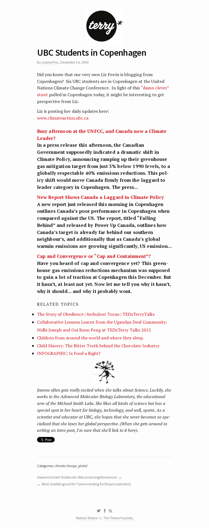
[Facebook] (105, 511)
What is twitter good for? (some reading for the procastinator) (86, 484)
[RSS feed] (110, 511)
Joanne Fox (50, 62)
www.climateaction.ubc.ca (62, 118)
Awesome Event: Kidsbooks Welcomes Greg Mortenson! (77, 477)
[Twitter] (99, 511)
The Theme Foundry (118, 518)
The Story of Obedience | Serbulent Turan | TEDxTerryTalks (96, 314)
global (82, 466)
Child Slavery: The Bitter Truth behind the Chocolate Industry (98, 346)
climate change (65, 466)
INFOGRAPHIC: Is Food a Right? (68, 353)
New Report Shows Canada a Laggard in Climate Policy (100, 197)
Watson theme (86, 518)
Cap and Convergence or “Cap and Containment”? (94, 256)
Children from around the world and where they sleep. (90, 338)
